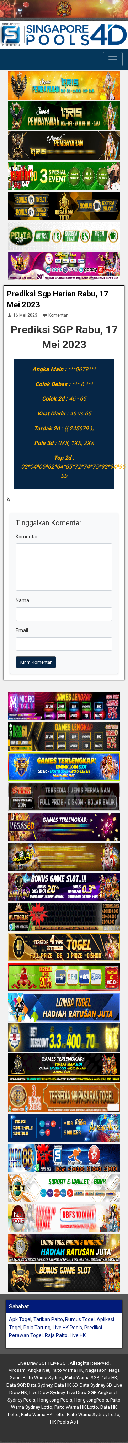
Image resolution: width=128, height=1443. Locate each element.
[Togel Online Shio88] (64, 1248)
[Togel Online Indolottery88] (64, 1158)
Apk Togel (20, 1319)
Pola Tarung (36, 1327)
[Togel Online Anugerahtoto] (64, 1128)
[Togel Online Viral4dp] (64, 267)
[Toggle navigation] (113, 59)
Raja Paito (56, 1335)
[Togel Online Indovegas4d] (64, 1278)
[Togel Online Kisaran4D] (64, 176)
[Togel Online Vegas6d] (64, 827)
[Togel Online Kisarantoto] (64, 206)
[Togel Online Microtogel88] (64, 706)
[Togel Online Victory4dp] (64, 767)
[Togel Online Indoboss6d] (64, 737)
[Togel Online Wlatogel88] (64, 917)
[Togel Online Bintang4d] (64, 887)
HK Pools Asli (64, 1422)
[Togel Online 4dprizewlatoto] (64, 947)
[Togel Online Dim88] (64, 116)
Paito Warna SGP (81, 1377)
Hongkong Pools (54, 1400)
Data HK (109, 1377)
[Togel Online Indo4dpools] (64, 1008)
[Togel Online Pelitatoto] (64, 236)
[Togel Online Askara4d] (64, 857)
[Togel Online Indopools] (64, 1218)
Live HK (78, 1335)
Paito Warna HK (67, 1370)
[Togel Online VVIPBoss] (64, 86)
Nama (22, 600)
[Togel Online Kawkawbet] (64, 797)
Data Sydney (39, 1385)
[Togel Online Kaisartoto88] (64, 977)
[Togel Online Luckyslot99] (64, 1038)
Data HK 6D (66, 1385)
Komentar (58, 315)
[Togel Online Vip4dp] (64, 1068)
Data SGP (15, 1385)
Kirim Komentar (36, 662)
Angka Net (38, 1370)
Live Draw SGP (81, 1392)
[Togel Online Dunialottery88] (64, 1098)
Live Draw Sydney (47, 1392)
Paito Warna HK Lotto (76, 1407)
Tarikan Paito (48, 1319)
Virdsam (17, 1370)
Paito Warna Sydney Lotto (93, 1414)
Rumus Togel (80, 1319)
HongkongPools (91, 1400)
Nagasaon (96, 1370)
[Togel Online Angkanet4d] (64, 1188)
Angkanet (108, 1392)
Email (22, 630)
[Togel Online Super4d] (64, 146)
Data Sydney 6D (96, 1385)
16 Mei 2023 (25, 315)
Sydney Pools (21, 1400)
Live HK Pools (67, 1327)
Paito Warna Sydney (43, 1377)
